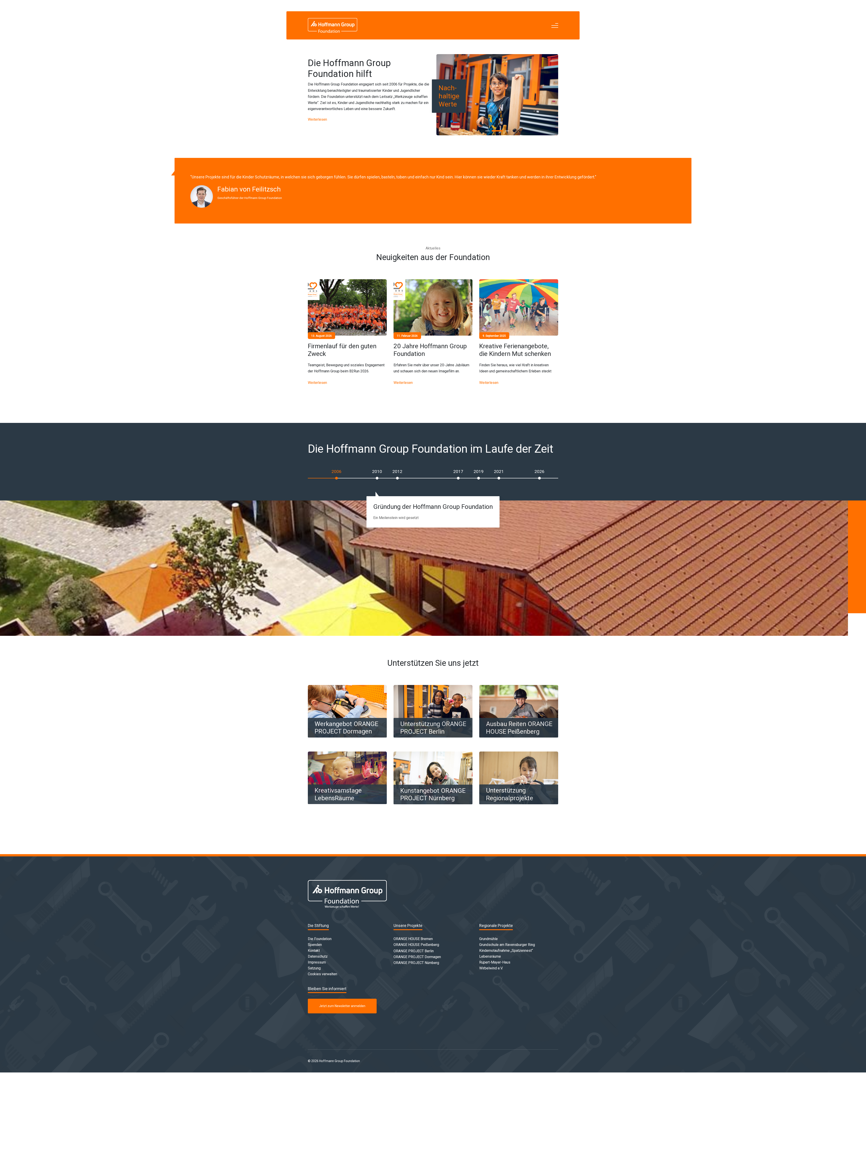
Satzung (314, 968)
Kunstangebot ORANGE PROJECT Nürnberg (432, 794)
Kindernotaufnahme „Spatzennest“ (506, 950)
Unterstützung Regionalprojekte (509, 794)
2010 (377, 471)
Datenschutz (318, 956)
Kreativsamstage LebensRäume (338, 794)
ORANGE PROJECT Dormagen (417, 957)
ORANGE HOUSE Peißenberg (416, 945)
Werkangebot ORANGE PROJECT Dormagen (346, 727)
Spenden (315, 945)
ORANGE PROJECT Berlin (414, 951)
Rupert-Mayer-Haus (494, 962)
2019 (479, 471)
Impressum (317, 962)
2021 (499, 471)
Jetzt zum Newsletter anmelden (342, 1006)
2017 (458, 471)
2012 (397, 471)
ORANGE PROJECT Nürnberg (416, 963)
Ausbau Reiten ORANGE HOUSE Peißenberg (519, 727)
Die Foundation (320, 939)
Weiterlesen (317, 119)
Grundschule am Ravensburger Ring (507, 945)
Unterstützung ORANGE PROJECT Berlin (433, 727)
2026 (539, 471)
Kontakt (314, 950)
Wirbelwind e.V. (491, 968)
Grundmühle (488, 939)
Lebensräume (490, 956)
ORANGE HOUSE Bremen (413, 939)
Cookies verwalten (322, 974)
